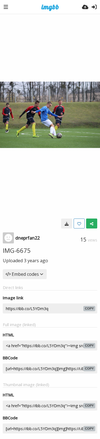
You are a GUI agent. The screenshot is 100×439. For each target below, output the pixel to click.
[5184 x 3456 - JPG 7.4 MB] (66, 223)
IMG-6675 (17, 250)
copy (89, 308)
